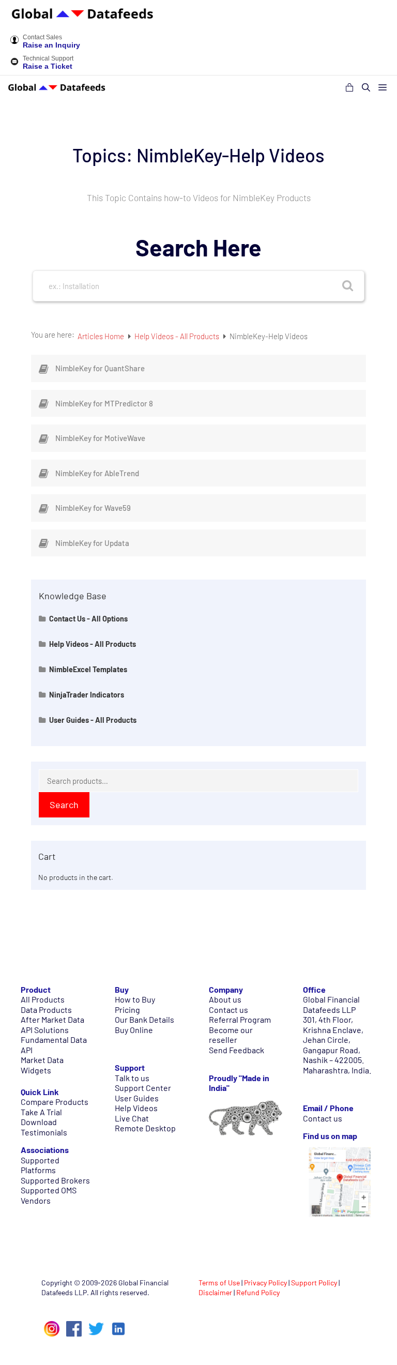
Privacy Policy (265, 1282)
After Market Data (52, 1019)
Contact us (228, 1009)
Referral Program (240, 1019)
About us (225, 999)
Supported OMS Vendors (49, 1195)
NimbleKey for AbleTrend (97, 473)
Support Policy (314, 1282)
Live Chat (132, 1118)
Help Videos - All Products (177, 336)
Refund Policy (258, 1292)
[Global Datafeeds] (57, 87)
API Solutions (45, 1030)
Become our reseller (231, 1035)
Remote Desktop (145, 1128)
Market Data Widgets (42, 1065)
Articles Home (102, 336)
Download (39, 1122)
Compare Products (54, 1101)
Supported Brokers (55, 1180)
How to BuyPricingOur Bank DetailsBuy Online (144, 1014)
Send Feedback (236, 1050)
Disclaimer (215, 1292)
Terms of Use (219, 1282)
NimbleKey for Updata (92, 543)
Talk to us (132, 1078)
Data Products (46, 1009)
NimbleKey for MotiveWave (100, 438)
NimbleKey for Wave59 (93, 507)
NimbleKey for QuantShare (100, 368)
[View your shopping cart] (349, 87)
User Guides (137, 1098)
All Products (43, 999)
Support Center (143, 1088)
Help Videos (136, 1108)
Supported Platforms (40, 1165)
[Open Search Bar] (366, 87)
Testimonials (44, 1132)
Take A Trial (41, 1112)
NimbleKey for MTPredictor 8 (104, 403)
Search (64, 804)
